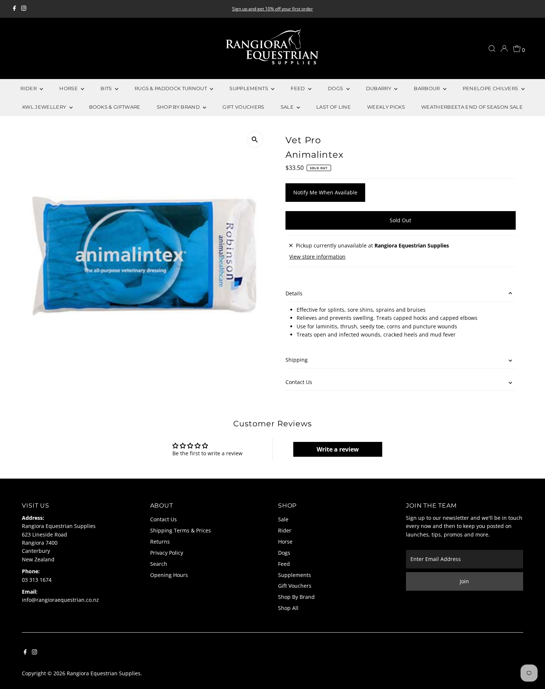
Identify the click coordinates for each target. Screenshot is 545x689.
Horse (285, 541)
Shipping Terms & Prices (180, 530)
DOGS (336, 88)
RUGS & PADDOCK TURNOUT (171, 88)
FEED (298, 88)
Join (464, 581)
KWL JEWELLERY (44, 107)
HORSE (69, 88)
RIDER (29, 88)
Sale (283, 519)
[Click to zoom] (255, 139)
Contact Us (298, 381)
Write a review (338, 449)
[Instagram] (23, 9)
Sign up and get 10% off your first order (272, 9)
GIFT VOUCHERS (243, 107)
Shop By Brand (296, 596)
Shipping (296, 359)
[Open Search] (492, 48)
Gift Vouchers (294, 585)
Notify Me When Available (325, 192)
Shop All (288, 607)
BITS (106, 88)
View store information (317, 256)
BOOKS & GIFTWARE (115, 107)
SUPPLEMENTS (249, 88)
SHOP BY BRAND (179, 107)
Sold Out (400, 220)
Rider (284, 530)
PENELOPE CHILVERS (491, 88)
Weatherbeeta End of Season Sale (472, 107)
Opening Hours (169, 574)
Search (158, 563)
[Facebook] (14, 9)
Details (294, 293)
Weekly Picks (386, 107)
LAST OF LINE (333, 107)
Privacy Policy (166, 552)
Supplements (294, 574)
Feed (284, 563)
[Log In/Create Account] (504, 48)
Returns (160, 541)
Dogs (284, 552)
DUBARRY (379, 88)
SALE (288, 107)
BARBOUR (427, 88)
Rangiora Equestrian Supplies (104, 673)
